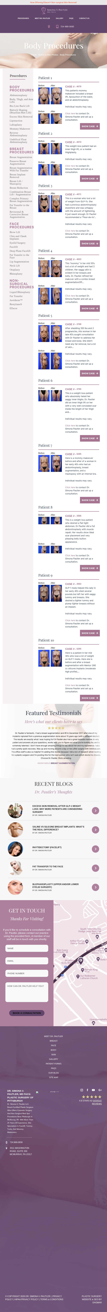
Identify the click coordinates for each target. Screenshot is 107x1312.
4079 (79, 86)
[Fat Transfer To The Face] (15, 868)
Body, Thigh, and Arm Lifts (21, 100)
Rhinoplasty (16, 273)
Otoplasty (15, 269)
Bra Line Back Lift (20, 105)
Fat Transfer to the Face (19, 256)
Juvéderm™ (16, 300)
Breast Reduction (19, 187)
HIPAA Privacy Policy (26, 1299)
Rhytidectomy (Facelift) (46, 847)
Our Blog (53, 1073)
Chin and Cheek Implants (18, 237)
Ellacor (13, 308)
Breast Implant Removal (17, 175)
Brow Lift (15, 232)
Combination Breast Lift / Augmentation (20, 193)
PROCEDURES (23, 18)
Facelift (14, 246)
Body (53, 1050)
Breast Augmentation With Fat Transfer (21, 169)
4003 (79, 259)
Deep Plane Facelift (20, 250)
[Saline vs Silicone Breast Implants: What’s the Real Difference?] (15, 829)
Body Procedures (20, 88)
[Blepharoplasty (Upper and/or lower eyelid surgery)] (15, 887)
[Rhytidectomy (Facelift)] (15, 849)
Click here (70, 113)
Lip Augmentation (19, 261)
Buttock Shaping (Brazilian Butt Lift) (20, 111)
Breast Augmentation (21, 157)
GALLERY (59, 18)
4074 (79, 142)
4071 (79, 194)
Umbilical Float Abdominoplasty (18, 140)
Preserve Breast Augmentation (18, 162)
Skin (53, 1054)
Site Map (53, 1077)
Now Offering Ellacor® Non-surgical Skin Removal (53, 2)
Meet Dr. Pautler (42, 18)
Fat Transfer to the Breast (19, 206)
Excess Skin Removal (21, 116)
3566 (79, 516)
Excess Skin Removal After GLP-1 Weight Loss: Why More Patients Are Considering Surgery (57, 809)
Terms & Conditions (51, 1299)
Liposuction (16, 120)
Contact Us (84, 18)
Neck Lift (15, 265)
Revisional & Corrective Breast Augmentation (19, 214)
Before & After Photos (48, 55)
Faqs (71, 18)
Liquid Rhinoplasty (20, 292)
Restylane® (16, 304)
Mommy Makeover (20, 128)
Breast (54, 1041)
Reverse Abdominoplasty (18, 134)
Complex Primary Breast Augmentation (21, 199)
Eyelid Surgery (18, 242)
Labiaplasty (16, 124)
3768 (79, 324)
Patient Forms (53, 1064)
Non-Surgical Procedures (20, 284)
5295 (79, 454)
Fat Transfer (16, 296)
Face (53, 1045)
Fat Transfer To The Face (47, 866)
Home (34, 55)
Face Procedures (20, 225)
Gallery (53, 1059)
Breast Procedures (20, 150)
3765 (79, 389)
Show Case (88, 126)
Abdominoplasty (18, 95)
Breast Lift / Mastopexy (16, 182)
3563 (79, 584)
